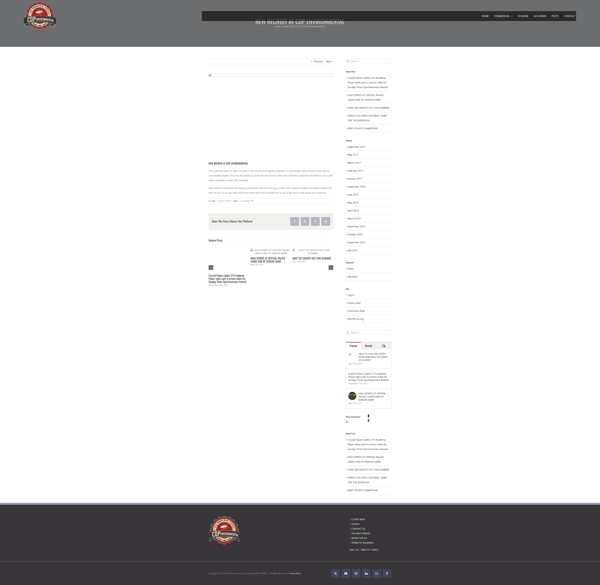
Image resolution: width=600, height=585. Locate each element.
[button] (211, 270)
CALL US (354, 549)
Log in (351, 294)
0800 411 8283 (369, 549)
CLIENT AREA (358, 519)
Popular (353, 346)
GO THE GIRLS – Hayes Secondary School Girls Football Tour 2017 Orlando (312, 284)
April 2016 (353, 210)
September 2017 (357, 146)
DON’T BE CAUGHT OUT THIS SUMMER (368, 107)
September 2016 (357, 186)
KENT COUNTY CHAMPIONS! (264, 255)
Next (328, 61)
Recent (368, 346)
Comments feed (356, 310)
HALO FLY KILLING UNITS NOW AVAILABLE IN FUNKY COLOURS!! (372, 357)
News (235, 201)
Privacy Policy (295, 573)
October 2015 (355, 234)
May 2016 (353, 202)
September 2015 (357, 242)
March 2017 (354, 162)
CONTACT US (358, 528)
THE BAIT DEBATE (360, 533)
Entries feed (354, 302)
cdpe (213, 201)
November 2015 (356, 226)
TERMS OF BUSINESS (362, 542)
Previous (318, 61)
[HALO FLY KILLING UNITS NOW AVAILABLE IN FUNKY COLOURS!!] (352, 354)
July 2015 (353, 250)
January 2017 (355, 178)
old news (352, 276)
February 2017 (356, 170)
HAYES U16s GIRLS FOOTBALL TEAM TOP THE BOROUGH (227, 259)
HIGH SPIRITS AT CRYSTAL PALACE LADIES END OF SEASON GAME (372, 396)
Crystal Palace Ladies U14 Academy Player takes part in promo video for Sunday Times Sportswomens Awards (368, 82)
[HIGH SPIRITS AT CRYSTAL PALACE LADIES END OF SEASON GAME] (352, 394)
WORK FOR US (359, 538)
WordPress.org (356, 318)
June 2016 (353, 194)
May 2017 (353, 154)
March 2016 (354, 218)
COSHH (355, 524)
